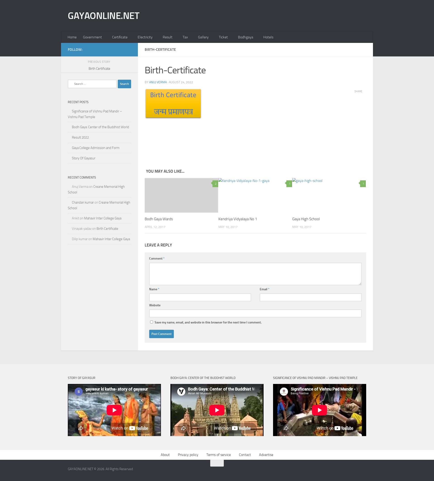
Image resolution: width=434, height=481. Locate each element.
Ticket (223, 37)
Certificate (119, 37)
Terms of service (218, 455)
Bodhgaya (245, 37)
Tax (185, 37)
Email (264, 289)
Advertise (266, 455)
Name (154, 289)
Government (92, 37)
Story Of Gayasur (83, 158)
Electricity (145, 37)
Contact (245, 455)
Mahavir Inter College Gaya (102, 218)
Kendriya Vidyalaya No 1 (237, 219)
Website (154, 305)
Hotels (268, 37)
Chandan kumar (83, 202)
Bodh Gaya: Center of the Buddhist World (100, 127)
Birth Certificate (107, 229)
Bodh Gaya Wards (159, 219)
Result (167, 37)
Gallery (203, 37)
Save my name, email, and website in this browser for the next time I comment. (208, 322)
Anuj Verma (158, 82)
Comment (157, 258)
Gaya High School (306, 219)
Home (72, 37)
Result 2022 (80, 137)
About (165, 455)
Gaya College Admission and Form (96, 148)
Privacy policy (188, 455)
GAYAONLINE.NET (103, 15)
